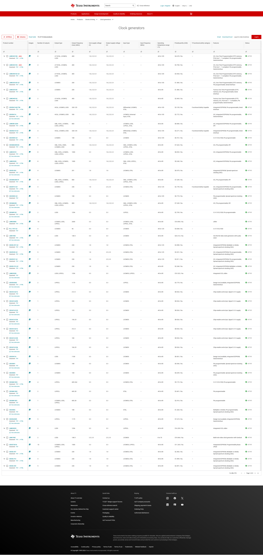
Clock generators (105, 19)
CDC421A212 (13, 292)
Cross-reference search (110, 505)
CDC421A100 (13, 338)
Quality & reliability (108, 516)
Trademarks (129, 547)
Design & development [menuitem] (101, 14)
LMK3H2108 (13, 56)
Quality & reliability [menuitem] (119, 14)
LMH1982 (12, 437)
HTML (21, 58)
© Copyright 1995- (78, 550)
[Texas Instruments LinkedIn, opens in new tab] (167, 505)
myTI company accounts (142, 502)
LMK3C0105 (13, 90)
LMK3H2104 (13, 65)
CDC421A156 (13, 319)
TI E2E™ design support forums (112, 502)
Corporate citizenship (77, 524)
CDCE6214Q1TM (14, 107)
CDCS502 (12, 410)
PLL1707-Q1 (13, 229)
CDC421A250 (13, 301)
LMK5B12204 (13, 124)
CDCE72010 (13, 444)
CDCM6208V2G (14, 145)
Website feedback (140, 547)
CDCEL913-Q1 (13, 266)
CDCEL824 (12, 170)
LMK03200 (12, 273)
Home (72, 19)
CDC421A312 (13, 329)
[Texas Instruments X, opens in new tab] (182, 499)
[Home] (85, 5)
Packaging (106, 513)
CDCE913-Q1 (13, 187)
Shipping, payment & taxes (142, 505)
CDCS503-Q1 (13, 196)
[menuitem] (191, 13)
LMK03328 (12, 161)
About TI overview (76, 498)
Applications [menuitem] (85, 14)
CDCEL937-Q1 (13, 245)
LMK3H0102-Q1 (14, 74)
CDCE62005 (13, 419)
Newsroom (74, 505)
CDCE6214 (12, 114)
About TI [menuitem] (149, 14)
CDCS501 (12, 363)
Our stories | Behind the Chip (80, 509)
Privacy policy (96, 547)
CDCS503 (12, 373)
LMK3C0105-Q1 (14, 82)
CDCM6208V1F (14, 180)
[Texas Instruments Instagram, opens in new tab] (167, 499)
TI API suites (138, 498)
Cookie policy (85, 547)
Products (80, 19)
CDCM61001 (13, 400)
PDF (17, 58)
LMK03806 (12, 221)
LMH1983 (12, 236)
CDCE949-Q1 (13, 252)
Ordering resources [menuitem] (136, 14)
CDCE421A (12, 356)
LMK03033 (12, 428)
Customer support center (110, 509)
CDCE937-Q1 (13, 259)
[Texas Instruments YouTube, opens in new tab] (182, 505)
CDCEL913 (12, 459)
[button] (241, 473)
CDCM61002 (13, 391)
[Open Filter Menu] (14, 51)
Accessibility (74, 547)
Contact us (106, 498)
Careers (73, 502)
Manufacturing (75, 520)
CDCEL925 (12, 466)
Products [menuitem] (74, 14)
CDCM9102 (13, 212)
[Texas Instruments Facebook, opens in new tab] (175, 499)
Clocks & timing (90, 19)
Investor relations (76, 516)
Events (73, 513)
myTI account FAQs (109, 520)
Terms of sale (107, 547)
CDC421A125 (13, 310)
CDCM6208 (13, 203)
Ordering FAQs (139, 509)
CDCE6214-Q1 (13, 131)
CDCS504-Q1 (13, 138)
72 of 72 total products (45, 37)
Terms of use (118, 547)
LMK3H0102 (13, 98)
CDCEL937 (12, 452)
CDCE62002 (13, 282)
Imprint (151, 547)
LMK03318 (12, 152)
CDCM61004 (13, 382)
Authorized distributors (141, 513)
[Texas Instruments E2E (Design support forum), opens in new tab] (175, 505)
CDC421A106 (13, 347)
